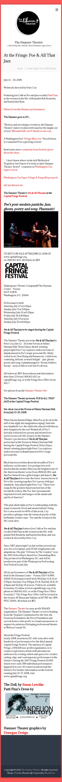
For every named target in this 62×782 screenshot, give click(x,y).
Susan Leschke (33, 685)
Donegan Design (16, 733)
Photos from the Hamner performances (24, 109)
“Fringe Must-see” (32, 138)
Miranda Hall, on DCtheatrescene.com (31, 131)
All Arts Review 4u (13, 185)
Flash (16, 773)
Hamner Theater (35, 390)
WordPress (50, 773)
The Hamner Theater (28, 42)
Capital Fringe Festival (15, 196)
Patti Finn (52, 95)
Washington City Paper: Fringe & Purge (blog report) (30, 177)
